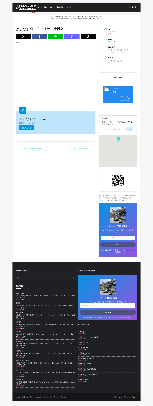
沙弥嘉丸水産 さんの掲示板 (87, 374)
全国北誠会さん (83, 348)
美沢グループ (20, 312)
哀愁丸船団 (19, 351)
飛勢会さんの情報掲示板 (86, 358)
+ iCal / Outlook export (79, 148)
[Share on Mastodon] (71, 36)
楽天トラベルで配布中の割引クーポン (90, 16)
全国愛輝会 (19, 341)
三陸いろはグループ (22, 360)
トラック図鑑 (42, 7)
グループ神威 (20, 293)
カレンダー (69, 7)
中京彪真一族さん (84, 353)
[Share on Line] (55, 36)
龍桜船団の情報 (83, 379)
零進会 (18, 303)
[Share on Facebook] (39, 36)
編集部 (18, 299)
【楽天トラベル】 (96, 18)
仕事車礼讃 (59, 7)
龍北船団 (19, 331)
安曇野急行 (19, 379)
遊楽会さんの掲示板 (84, 363)
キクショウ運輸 (83, 342)
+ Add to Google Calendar (33, 148)
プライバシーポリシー (115, 317)
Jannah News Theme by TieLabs (55, 397)
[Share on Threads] (88, 36)
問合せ (120, 397)
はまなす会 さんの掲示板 (87, 369)
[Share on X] (23, 36)
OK (130, 129)
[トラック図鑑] (26, 7)
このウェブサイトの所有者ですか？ (113, 129)
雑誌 (51, 7)
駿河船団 (19, 322)
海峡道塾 (81, 332)
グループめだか (21, 370)
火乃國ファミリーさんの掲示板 (88, 337)
